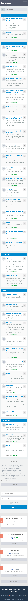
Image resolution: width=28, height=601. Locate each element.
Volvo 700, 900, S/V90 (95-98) (14, 78)
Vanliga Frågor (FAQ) (12, 275)
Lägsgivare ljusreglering (14, 566)
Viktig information (7, 15)
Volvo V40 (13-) (10, 168)
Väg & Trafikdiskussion (12, 412)
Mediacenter (9, 385)
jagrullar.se (6, 3)
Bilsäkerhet (9, 322)
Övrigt (4, 290)
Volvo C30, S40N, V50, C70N (13, 145)
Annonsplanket (6, 420)
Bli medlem (14, 484)
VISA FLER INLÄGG (14, 581)
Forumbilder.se (10, 390)
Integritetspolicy (13, 481)
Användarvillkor (4, 481)
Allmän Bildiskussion (12, 294)
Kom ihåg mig (15, 503)
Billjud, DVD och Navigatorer (14, 313)
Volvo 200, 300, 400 (11, 66)
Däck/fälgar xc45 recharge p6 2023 (14, 534)
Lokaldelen (9, 338)
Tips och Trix (5, 254)
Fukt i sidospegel (14, 550)
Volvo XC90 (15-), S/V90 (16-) (14, 178)
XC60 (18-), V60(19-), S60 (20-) (14, 199)
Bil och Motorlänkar (11, 304)
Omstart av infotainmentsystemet (15, 518)
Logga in (14, 507)
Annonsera (5, 589)
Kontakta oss (14, 591)
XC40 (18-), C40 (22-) (11, 189)
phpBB (25, 595)
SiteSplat (16, 595)
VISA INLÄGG (14, 527)
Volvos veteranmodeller (13, 54)
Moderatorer (14, 28)
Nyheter (8, 32)
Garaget (8, 373)
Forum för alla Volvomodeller (11, 43)
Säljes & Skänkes (10, 435)
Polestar (8, 222)
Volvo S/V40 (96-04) (11, 106)
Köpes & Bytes (10, 424)
